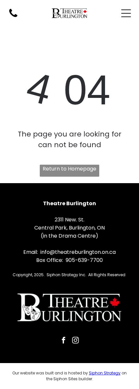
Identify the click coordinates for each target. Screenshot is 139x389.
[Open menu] (126, 13)
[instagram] (75, 341)
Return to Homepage (69, 168)
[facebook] (64, 341)
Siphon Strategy (105, 373)
